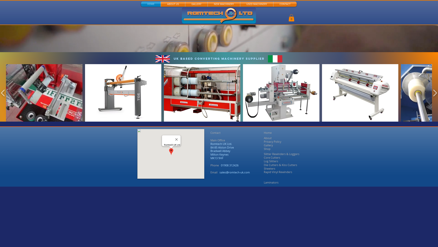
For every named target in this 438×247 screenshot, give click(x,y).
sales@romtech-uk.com (235, 172)
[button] (291, 17)
